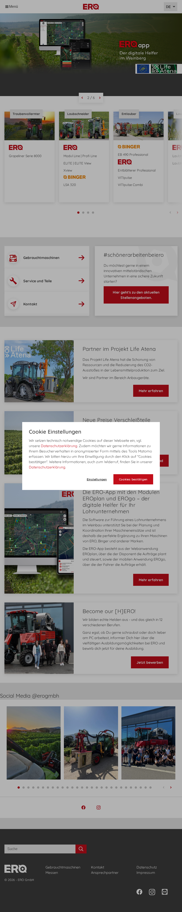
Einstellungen (97, 479)
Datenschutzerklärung (59, 446)
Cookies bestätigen (133, 479)
